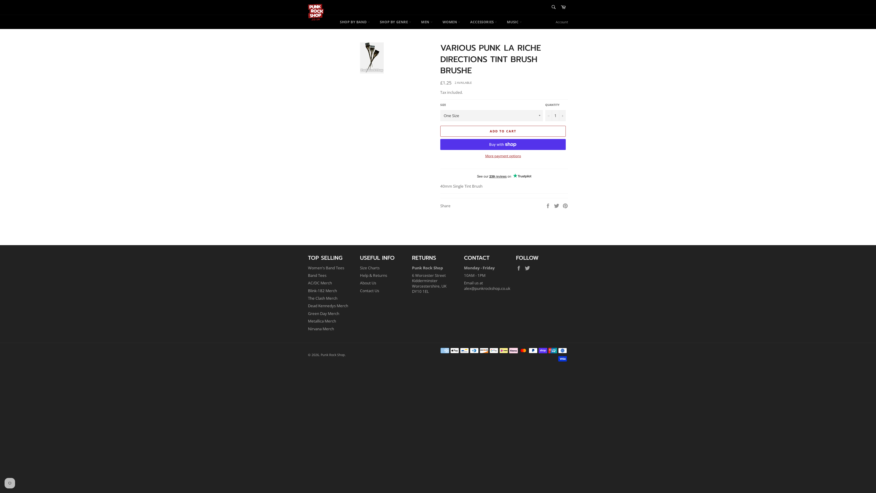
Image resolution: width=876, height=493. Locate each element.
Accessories (482, 22)
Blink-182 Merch (322, 290)
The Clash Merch (322, 298)
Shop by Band (354, 22)
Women (450, 22)
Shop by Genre (394, 22)
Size (443, 105)
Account (562, 22)
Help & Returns (373, 275)
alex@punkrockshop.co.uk (487, 288)
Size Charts (370, 267)
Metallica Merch (322, 321)
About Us (368, 283)
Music (513, 22)
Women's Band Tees (326, 267)
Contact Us (369, 290)
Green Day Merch (323, 313)
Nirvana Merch (321, 328)
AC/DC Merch (320, 283)
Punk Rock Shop (333, 355)
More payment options (503, 156)
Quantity (552, 105)
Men (425, 22)
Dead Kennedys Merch (328, 305)
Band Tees (317, 275)
